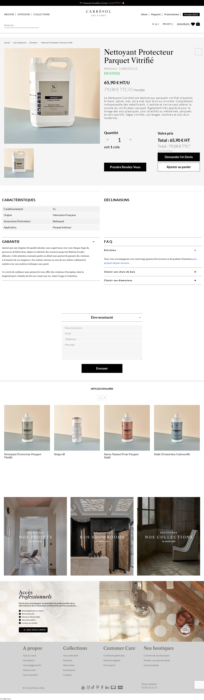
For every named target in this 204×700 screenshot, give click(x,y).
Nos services (29, 670)
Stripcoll (59, 454)
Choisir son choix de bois (119, 272)
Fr (153, 24)
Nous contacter (151, 665)
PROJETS (167, 24)
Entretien (110, 250)
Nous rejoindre (30, 675)
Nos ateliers (29, 660)
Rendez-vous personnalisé (157, 660)
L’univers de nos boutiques (156, 655)
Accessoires (69, 670)
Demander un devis (179, 157)
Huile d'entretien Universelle (172, 454)
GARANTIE (11, 242)
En (156, 24)
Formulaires (109, 665)
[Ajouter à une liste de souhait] (198, 51)
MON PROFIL (183, 24)
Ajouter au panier (179, 167)
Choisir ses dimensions (118, 280)
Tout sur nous (29, 655)
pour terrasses (122, 263)
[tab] (51, 241)
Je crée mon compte (34, 630)
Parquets (67, 660)
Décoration (69, 665)
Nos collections (70, 655)
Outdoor (67, 675)
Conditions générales (113, 655)
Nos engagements (32, 665)
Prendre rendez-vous (125, 167)
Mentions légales (111, 660)
